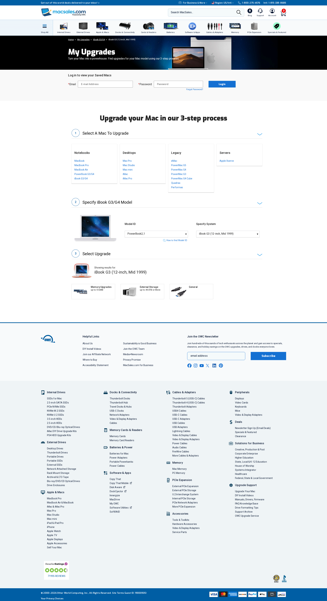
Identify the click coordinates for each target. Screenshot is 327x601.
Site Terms (118, 592)
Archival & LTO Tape (58, 477)
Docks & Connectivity (123, 392)
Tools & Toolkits (180, 520)
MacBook (79, 160)
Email (72, 84)
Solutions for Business (249, 443)
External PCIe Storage (184, 490)
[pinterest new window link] (221, 365)
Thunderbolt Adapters (184, 406)
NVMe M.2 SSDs (55, 410)
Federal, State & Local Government (254, 478)
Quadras (175, 183)
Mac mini (128, 169)
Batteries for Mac (119, 453)
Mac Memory (179, 469)
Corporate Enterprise (246, 453)
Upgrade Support (246, 485)
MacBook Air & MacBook (60, 502)
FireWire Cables (180, 451)
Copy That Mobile (119, 483)
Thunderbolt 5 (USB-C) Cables (188, 398)
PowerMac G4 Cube (181, 178)
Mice (237, 410)
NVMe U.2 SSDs (55, 414)
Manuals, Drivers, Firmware (249, 499)
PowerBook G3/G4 (84, 174)
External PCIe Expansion (185, 486)
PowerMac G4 (178, 169)
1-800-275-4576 (251, 2)
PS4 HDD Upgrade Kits (59, 435)
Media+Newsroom (133, 354)
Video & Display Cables (184, 435)
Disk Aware (116, 487)
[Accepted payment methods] (247, 594)
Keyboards (241, 406)
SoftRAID (115, 511)
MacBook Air (81, 169)
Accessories (180, 513)
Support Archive (244, 511)
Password (145, 84)
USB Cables (178, 423)
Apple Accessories (57, 543)
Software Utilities (119, 507)
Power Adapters (118, 457)
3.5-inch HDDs (54, 419)
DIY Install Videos (92, 349)
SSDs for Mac (54, 398)
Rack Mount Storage (58, 473)
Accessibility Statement (95, 365)
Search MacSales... (182, 12)
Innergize (115, 495)
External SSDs (54, 464)
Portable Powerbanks (121, 461)
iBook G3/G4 (81, 178)
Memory (177, 462)
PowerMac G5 (178, 165)
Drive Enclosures (56, 485)
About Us (88, 343)
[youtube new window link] (201, 365)
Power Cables (117, 465)
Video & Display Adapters (123, 419)
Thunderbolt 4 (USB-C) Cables (188, 402)
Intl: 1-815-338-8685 (274, 2)
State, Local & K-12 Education (251, 461)
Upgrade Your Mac (245, 491)
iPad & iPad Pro (55, 523)
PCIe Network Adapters (185, 502)
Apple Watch (54, 531)
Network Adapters (119, 414)
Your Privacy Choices (52, 598)
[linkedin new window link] (214, 365)
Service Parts (179, 532)
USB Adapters (180, 427)
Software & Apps (120, 473)
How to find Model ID (176, 240)
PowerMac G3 (178, 174)
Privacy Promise (132, 359)
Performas (177, 187)
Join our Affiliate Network (97, 354)
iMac (125, 174)
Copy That (115, 479)
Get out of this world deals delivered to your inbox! (70, 2)
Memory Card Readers (122, 440)
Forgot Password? (194, 89)
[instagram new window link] (195, 365)
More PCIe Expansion (183, 506)
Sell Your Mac (54, 547)
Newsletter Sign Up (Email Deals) (253, 428)
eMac (174, 160)
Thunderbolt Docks (120, 398)
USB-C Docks (117, 410)
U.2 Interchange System (185, 494)
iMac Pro (127, 178)
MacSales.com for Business (138, 365)
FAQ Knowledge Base (246, 503)
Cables (113, 423)
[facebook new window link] (189, 365)
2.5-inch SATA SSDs (58, 402)
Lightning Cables (181, 431)
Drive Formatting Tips (246, 507)
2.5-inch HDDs (54, 423)
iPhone (51, 527)
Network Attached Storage (61, 469)
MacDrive (115, 499)
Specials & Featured (246, 432)
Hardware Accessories (184, 524)
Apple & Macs (55, 492)
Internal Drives (56, 392)
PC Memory (178, 473)
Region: (223, 2)
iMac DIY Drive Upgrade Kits (62, 431)
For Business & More (194, 2)
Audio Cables (179, 447)
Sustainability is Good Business (140, 343)
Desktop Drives (55, 448)
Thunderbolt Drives (57, 452)
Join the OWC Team (134, 349)
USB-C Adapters (181, 419)
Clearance (240, 436)
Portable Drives (55, 456)
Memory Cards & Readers (126, 430)
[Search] (239, 13)
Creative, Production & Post (250, 449)
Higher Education (244, 457)
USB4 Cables (179, 410)
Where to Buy (90, 359)
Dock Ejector (116, 491)
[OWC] (63, 12)
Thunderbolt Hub (119, 402)
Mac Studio (129, 165)
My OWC (114, 503)
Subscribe (268, 356)
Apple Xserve (227, 160)
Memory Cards (118, 436)
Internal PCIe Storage (184, 498)
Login (222, 84)
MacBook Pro (81, 165)
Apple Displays (55, 539)
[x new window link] (208, 365)
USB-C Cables (179, 414)
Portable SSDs (55, 460)
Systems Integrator (245, 470)
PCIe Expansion (182, 480)
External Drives (56, 442)
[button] (167, 134)
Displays (239, 398)
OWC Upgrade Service (247, 515)
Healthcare (241, 474)
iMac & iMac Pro (55, 506)
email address (199, 355)
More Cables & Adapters (185, 455)
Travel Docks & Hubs (121, 406)
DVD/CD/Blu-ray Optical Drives (63, 427)
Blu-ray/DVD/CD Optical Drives (63, 481)
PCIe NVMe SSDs (56, 406)
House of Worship (244, 465)
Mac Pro (127, 160)
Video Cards (241, 402)
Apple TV (52, 535)
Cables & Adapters (184, 392)
